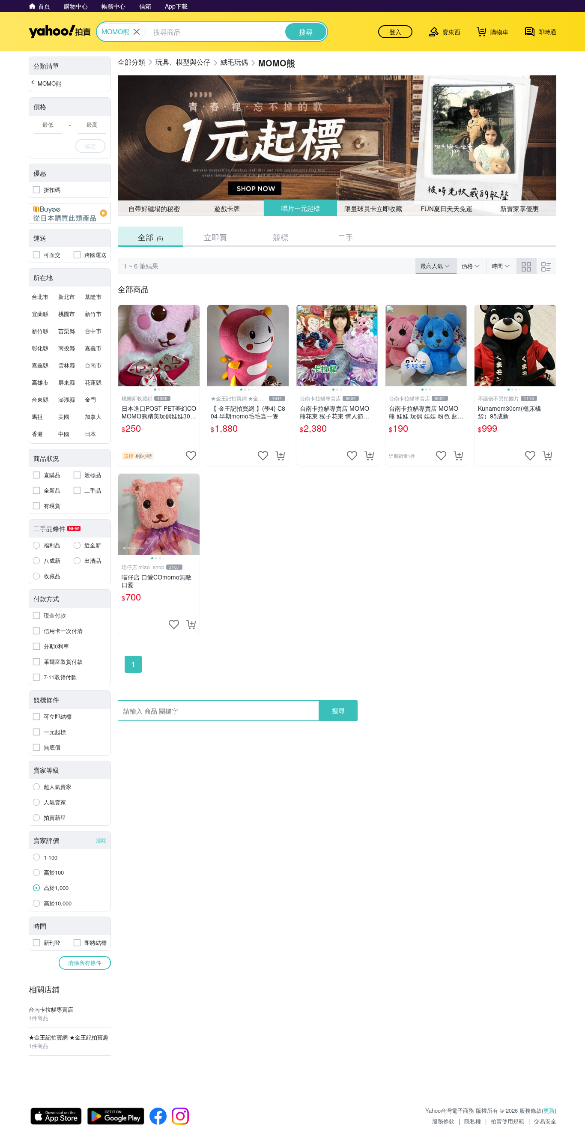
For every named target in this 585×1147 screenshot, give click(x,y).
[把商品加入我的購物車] (280, 456)
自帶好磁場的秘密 (154, 208)
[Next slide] (194, 345)
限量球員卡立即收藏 (373, 208)
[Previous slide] (123, 345)
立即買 (215, 236)
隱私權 (472, 1121)
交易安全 (545, 1121)
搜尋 (338, 710)
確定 (90, 146)
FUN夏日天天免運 (446, 208)
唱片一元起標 (300, 207)
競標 (280, 236)
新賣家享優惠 (519, 208)
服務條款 (443, 1121)
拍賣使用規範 (507, 1121)
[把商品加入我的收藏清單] (191, 456)
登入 (395, 31)
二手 (345, 236)
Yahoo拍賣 (60, 31)
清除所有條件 (84, 963)
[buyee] (70, 213)
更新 (549, 1110)
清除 (101, 840)
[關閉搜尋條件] (136, 32)
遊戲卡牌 (227, 208)
